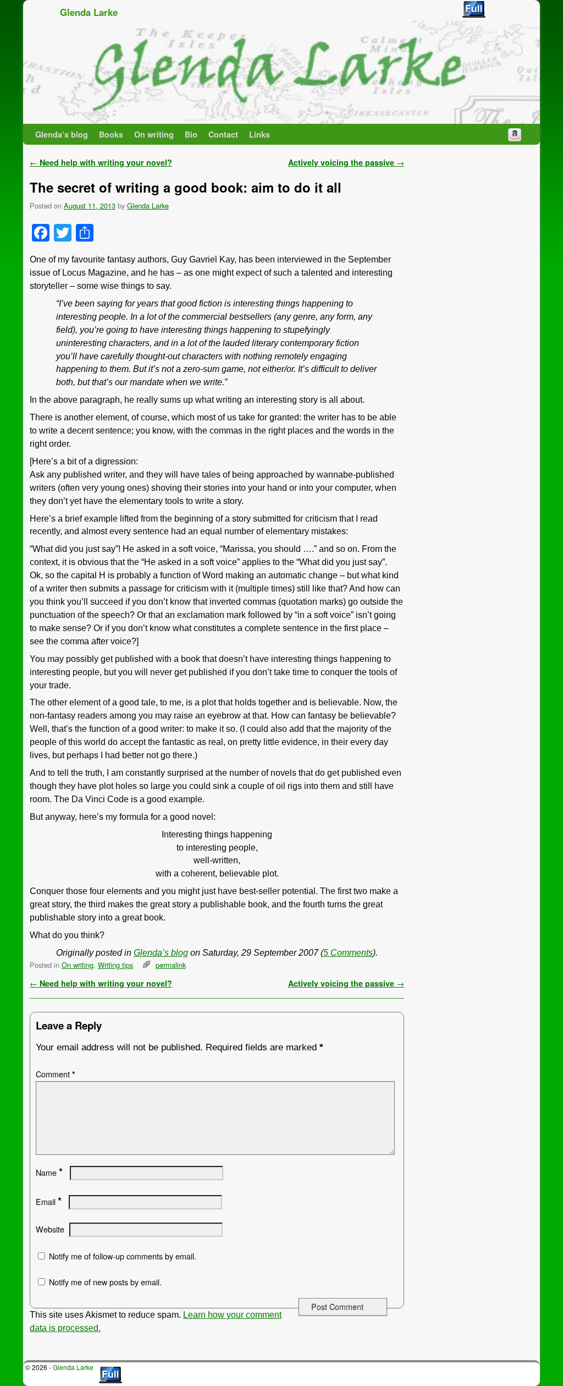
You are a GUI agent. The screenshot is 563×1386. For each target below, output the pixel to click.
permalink (171, 965)
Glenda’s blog (61, 134)
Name (49, 1172)
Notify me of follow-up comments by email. (122, 1256)
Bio (191, 134)
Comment (55, 1074)
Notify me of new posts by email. (105, 1282)
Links (259, 134)
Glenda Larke (89, 12)
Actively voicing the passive (346, 162)
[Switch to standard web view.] (473, 9)
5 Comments (348, 952)
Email (49, 1201)
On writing (154, 134)
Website (50, 1229)
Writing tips (115, 965)
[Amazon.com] (514, 134)
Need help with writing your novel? (101, 162)
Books (111, 134)
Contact (223, 134)
